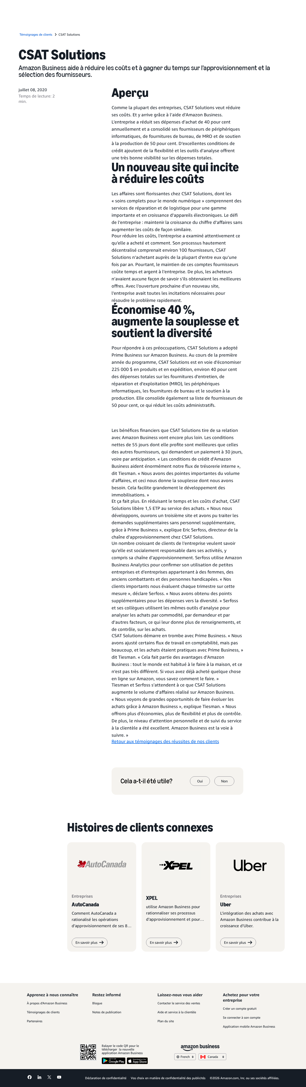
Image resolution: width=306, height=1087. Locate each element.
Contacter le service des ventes (178, 1003)
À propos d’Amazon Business (47, 1003)
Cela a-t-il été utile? (146, 781)
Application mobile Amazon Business (249, 1026)
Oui (200, 781)
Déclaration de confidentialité (105, 1078)
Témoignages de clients (43, 1012)
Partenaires (34, 1021)
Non (224, 781)
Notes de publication (106, 1012)
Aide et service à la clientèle (176, 1012)
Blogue (97, 1003)
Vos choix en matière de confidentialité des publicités (168, 1078)
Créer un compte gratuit (239, 1008)
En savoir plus (86, 942)
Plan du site (165, 1021)
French (185, 1057)
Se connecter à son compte (241, 1017)
